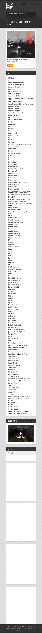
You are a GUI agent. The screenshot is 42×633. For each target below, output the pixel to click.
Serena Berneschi (13, 360)
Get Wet (10, 215)
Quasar (10, 336)
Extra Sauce (11, 177)
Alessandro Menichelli (14, 89)
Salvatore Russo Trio (14, 349)
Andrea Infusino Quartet (15, 101)
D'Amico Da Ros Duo (14, 146)
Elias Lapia (11, 155)
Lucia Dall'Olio (12, 271)
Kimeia (10, 260)
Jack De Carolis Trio (14, 246)
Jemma (10, 249)
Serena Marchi (12, 363)
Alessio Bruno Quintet (14, 91)
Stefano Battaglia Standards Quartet (19, 378)
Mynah (10, 302)
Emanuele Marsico (13, 160)
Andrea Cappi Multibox (14, 93)
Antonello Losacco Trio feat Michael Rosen (20, 104)
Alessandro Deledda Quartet (16, 84)
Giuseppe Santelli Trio (14, 233)
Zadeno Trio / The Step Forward (17, 413)
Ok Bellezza (11, 316)
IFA (9, 240)
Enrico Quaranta (12, 166)
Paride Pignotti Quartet (15, 325)
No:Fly (10, 311)
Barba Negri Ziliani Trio (14, 115)
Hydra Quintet (12, 237)
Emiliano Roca (12, 162)
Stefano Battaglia (13, 376)
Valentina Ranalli (13, 409)
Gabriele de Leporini (14, 209)
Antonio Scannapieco (14, 110)
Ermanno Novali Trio (14, 175)
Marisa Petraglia (13, 282)
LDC (9, 264)
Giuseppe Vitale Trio (14, 235)
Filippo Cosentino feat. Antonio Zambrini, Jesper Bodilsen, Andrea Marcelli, (20, 192)
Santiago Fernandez (14, 352)
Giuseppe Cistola (13, 231)
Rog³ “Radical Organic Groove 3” (17, 345)
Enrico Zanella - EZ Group (15, 168)
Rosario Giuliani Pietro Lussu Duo (17, 347)
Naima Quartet (12, 305)
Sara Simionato (12, 358)
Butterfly (10, 128)
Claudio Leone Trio (13, 135)
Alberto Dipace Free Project (16, 82)
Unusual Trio (11, 402)
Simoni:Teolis (11, 369)
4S (9, 80)
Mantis (10, 273)
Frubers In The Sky (13, 207)
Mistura (10, 296)
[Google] (34, 4)
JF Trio (10, 251)
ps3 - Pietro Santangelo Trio (16, 331)
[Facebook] (28, 4)
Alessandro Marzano (14, 87)
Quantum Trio (12, 334)
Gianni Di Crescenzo (14, 220)
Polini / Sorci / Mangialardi (16, 329)
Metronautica (12, 293)
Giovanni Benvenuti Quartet (16, 222)
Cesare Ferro (12, 131)
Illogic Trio (11, 244)
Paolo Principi (12, 322)
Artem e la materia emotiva (16, 113)
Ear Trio (10, 151)
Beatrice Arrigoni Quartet (15, 119)
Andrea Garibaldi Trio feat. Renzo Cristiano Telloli (20, 98)
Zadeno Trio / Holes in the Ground (18, 411)
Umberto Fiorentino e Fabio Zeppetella (19, 396)
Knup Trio (11, 262)
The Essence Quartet (14, 387)
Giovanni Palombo (13, 226)
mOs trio (10, 298)
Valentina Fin (12, 404)
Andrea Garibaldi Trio (14, 96)
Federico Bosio (12, 180)
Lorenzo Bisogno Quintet (15, 269)
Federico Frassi (12, 186)
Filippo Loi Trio (12, 197)
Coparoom (11, 142)
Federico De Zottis (13, 184)
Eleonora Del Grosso (14, 153)
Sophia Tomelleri (13, 374)
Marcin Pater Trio (13, 276)
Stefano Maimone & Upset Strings (18, 381)
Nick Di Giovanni (12, 307)
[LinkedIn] (24, 4)
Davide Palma (12, 148)
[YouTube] (31, 4)
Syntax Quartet (12, 383)
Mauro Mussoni (12, 289)
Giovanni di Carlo (13, 224)
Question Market (13, 338)
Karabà (10, 255)
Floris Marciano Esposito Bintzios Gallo (19, 199)
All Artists (11, 78)
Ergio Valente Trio (13, 171)
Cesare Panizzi (12, 133)
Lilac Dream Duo (13, 267)
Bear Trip (11, 117)
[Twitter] (21, 4)
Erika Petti (11, 173)
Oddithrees (11, 313)
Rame (9, 340)
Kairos (10, 253)
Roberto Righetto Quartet (15, 343)
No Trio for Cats (13, 309)
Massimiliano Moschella (14, 284)
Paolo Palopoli (12, 320)
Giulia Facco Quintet (14, 229)
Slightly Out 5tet (13, 372)
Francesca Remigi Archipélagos (17, 201)
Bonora (10, 126)
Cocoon (10, 139)
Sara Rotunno (12, 356)
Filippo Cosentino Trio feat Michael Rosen (20, 194)
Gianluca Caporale (13, 217)
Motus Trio (11, 300)
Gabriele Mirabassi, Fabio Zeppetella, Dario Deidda (20, 212)
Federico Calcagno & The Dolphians (18, 182)
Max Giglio (11, 291)
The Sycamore (12, 389)
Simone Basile (12, 367)
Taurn (10, 385)
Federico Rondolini (13, 189)
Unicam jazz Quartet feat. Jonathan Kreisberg (18, 399)
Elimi (9, 157)
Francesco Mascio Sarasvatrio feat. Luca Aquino (20, 204)
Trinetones (11, 394)
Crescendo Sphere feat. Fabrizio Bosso (19, 144)
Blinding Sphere (12, 124)
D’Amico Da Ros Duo (12, 62)
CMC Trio (10, 137)
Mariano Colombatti (14, 280)
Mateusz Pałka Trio (13, 287)
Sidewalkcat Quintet (14, 365)
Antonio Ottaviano (13, 108)
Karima (10, 258)
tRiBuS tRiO (11, 392)
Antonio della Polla (13, 106)
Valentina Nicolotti (13, 407)
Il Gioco (10, 242)
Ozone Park (11, 318)
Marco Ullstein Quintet (14, 278)
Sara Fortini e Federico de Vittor (17, 354)
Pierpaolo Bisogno (13, 327)
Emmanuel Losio (12, 164)
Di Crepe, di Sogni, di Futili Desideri (17, 60)
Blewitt (10, 122)
